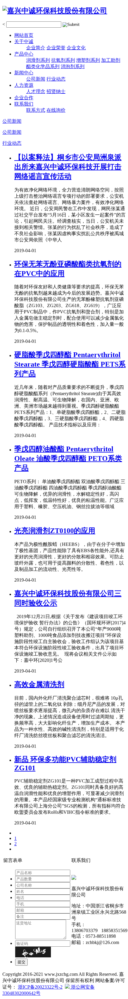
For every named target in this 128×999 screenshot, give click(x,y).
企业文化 (76, 47)
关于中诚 (23, 41)
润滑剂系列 (38, 60)
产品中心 (23, 53)
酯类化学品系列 (43, 66)
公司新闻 (35, 78)
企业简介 (35, 47)
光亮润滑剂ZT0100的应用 (54, 531)
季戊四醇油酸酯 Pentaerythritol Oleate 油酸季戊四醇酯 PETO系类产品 (68, 458)
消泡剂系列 (73, 66)
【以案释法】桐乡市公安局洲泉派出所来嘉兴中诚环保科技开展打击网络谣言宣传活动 (67, 166)
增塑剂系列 (88, 60)
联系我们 (23, 103)
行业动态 (55, 78)
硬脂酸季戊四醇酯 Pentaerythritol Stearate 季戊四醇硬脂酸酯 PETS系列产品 (70, 364)
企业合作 (23, 97)
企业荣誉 (55, 47)
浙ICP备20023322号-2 (40, 986)
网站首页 (23, 35)
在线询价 (55, 110)
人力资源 (23, 85)
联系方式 (35, 110)
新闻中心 (23, 72)
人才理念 (35, 91)
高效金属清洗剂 (39, 684)
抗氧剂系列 (63, 60)
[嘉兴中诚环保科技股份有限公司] (54, 11)
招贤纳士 (55, 91)
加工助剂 (110, 60)
